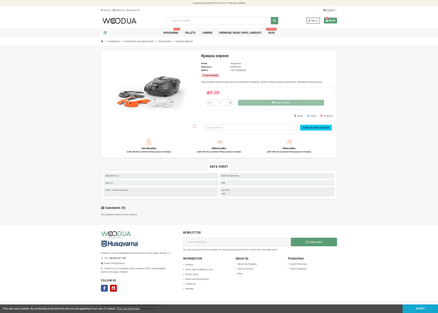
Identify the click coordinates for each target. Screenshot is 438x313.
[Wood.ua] (119, 20)
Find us (106, 10)
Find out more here (128, 308)
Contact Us (134, 10)
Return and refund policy (197, 279)
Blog (240, 273)
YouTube (113, 288)
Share (300, 116)
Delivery (189, 264)
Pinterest (328, 116)
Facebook (104, 288)
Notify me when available (316, 127)
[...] (169, 253)
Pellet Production (298, 268)
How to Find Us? (245, 268)
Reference (206, 67)
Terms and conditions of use (199, 269)
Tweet (313, 116)
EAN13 (204, 70)
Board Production (298, 264)
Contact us (190, 284)
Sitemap (189, 288)
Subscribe (315, 242)
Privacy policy (191, 274)
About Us (120, 10)
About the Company (247, 264)
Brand (204, 63)
